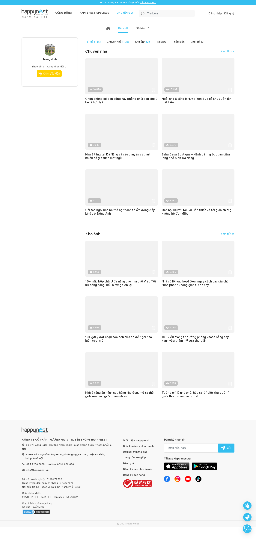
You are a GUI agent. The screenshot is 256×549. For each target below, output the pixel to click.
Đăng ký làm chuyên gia (137, 469)
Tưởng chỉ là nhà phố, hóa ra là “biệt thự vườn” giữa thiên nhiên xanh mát (195, 394)
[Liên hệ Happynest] (247, 528)
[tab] (93, 42)
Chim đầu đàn (51, 73)
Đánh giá (128, 463)
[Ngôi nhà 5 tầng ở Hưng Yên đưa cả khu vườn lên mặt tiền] (198, 76)
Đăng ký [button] (229, 13)
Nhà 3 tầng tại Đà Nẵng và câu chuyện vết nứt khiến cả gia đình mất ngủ (117, 156)
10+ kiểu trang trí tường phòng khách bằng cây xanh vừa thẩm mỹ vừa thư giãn (195, 338)
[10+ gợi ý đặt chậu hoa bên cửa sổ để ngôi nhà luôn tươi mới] (121, 314)
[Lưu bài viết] (153, 89)
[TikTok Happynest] (198, 478)
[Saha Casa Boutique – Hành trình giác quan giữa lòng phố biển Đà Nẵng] (198, 132)
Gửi (229, 447)
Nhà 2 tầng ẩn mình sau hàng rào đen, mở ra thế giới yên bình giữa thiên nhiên (119, 394)
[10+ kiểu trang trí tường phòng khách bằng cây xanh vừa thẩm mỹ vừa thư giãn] (198, 314)
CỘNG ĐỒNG (63, 12)
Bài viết (123, 28)
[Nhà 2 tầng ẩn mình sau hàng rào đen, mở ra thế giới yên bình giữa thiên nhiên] (121, 370)
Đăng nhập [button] (215, 13)
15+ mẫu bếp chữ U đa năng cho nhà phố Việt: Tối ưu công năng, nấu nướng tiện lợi (120, 283)
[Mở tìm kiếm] (143, 13)
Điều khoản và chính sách (138, 446)
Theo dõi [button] (38, 66)
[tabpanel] (159, 230)
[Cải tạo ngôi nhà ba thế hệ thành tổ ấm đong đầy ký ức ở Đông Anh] (121, 187)
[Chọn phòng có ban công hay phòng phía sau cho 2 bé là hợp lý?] (121, 76)
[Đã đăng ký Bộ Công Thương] (137, 483)
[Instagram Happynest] (177, 478)
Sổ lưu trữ (143, 28)
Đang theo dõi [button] (56, 66)
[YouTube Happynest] (188, 478)
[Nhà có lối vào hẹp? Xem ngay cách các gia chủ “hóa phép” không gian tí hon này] (198, 259)
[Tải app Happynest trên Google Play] (204, 465)
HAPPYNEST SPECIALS (94, 12)
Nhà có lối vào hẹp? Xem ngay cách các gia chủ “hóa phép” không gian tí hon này (195, 283)
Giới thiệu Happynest (136, 440)
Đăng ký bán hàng (134, 475)
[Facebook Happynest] (167, 478)
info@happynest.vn (37, 470)
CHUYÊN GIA (125, 12)
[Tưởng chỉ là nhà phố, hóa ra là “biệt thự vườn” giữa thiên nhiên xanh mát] (198, 370)
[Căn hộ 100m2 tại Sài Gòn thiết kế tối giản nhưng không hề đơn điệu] (198, 187)
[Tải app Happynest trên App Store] (176, 465)
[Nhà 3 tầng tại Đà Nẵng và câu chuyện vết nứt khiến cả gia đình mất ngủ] (121, 132)
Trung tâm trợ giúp (134, 457)
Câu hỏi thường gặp (135, 451)
